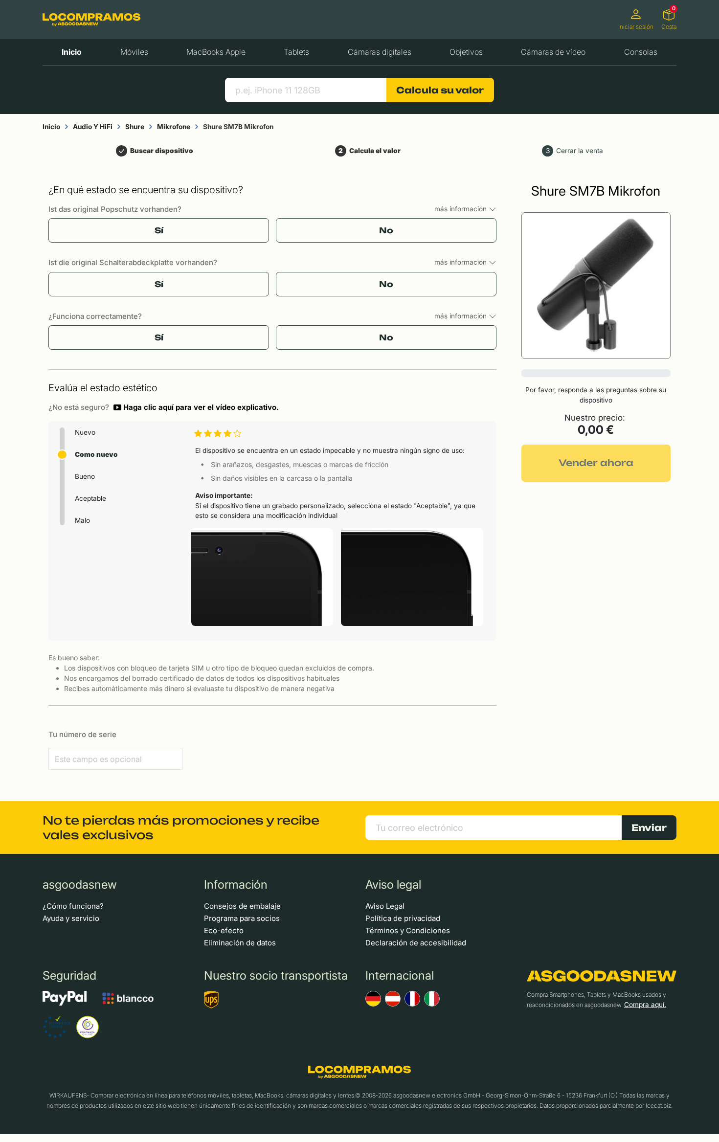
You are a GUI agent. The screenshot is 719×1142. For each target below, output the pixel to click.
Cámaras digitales (379, 52)
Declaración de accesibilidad (415, 942)
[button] (196, 407)
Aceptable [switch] (90, 498)
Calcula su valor (440, 90)
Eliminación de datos (240, 942)
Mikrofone (173, 127)
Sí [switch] (159, 230)
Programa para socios (242, 918)
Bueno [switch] (85, 476)
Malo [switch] (82, 520)
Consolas (640, 52)
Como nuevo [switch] (96, 454)
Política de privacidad (402, 918)
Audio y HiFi (92, 127)
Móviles (134, 52)
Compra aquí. (645, 1004)
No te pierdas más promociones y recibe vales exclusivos (181, 827)
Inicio (72, 52)
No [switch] (386, 230)
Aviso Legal (384, 906)
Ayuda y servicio (71, 918)
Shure (134, 127)
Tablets (296, 52)
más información (461, 209)
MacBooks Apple (216, 52)
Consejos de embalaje (242, 906)
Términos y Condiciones (407, 930)
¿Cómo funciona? (73, 906)
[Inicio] (91, 19)
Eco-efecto (224, 930)
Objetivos (466, 52)
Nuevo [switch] (85, 432)
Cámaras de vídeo (553, 52)
